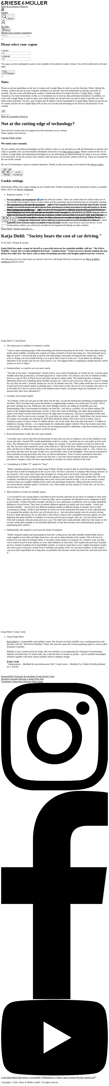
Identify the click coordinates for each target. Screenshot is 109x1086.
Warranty (27, 681)
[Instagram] (54, 737)
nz (93, 1077)
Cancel (5, 221)
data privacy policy (71, 151)
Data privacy (24, 1077)
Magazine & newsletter (25, 676)
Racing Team (48, 676)
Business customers (10, 679)
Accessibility (36, 1077)
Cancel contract (69, 1077)
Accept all (18, 175)
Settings (6, 175)
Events (39, 676)
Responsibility (7, 676)
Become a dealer (27, 679)
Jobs (42, 679)
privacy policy (97, 164)
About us (23, 6)
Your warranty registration (20, 33)
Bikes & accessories (10, 6)
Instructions (17, 681)
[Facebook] (54, 895)
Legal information (9, 1077)
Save (14, 221)
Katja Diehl (12, 641)
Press (37, 679)
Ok (3, 111)
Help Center (37, 681)
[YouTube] (54, 1038)
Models (4, 33)
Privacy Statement (25, 189)
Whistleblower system (52, 1077)
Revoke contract (84, 1077)
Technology (6, 681)
